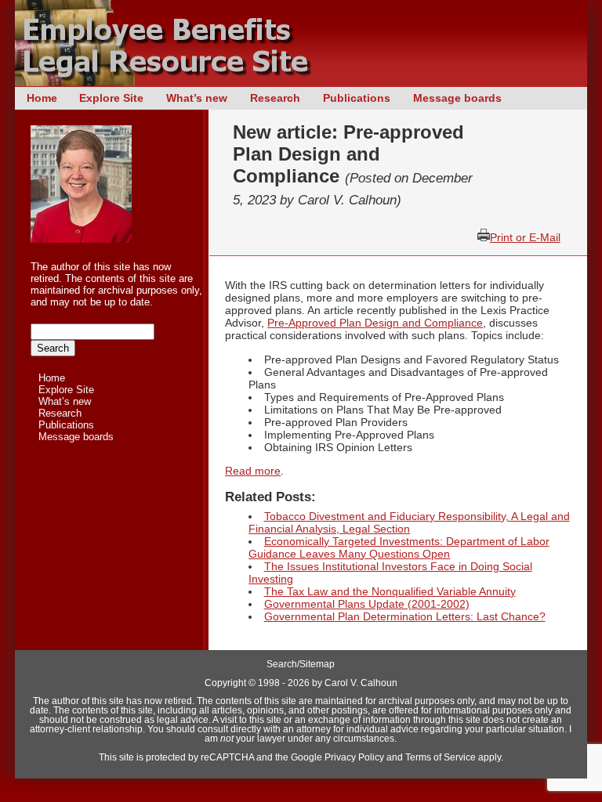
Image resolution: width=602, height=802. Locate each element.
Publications (356, 98)
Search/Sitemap (301, 664)
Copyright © (230, 683)
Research (275, 98)
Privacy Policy (354, 757)
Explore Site (111, 98)
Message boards (457, 98)
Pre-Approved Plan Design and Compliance (375, 322)
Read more (253, 470)
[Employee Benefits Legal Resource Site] (171, 82)
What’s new (196, 98)
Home (42, 98)
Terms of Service (440, 757)
